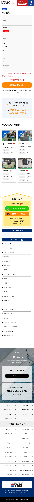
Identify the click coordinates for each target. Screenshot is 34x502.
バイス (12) (7, 305)
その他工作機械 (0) (8, 287)
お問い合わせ (8, 418)
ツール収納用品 (8, 474)
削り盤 (8, 447)
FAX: (17, 113)
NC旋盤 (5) (6, 256)
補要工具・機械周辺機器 (25, 470)
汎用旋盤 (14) (7, 261)
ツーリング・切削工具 (8, 470)
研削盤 (8, 443)
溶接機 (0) (6, 300)
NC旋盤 (4, 9)
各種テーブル (8, 465)
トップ (8, 405)
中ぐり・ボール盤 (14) (9, 274)
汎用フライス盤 (8, 434)
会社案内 (25, 405)
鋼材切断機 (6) (7, 283)
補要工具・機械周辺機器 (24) (11, 326)
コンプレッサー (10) (9, 296)
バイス (8, 461)
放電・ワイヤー (25, 438)
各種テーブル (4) (8, 313)
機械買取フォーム (8, 409)
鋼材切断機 (25, 447)
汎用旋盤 (8, 438)
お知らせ (25, 414)
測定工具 (25, 465)
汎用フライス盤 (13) (9, 252)
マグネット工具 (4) (8, 309)
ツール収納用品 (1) (8, 331)
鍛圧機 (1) (6, 291)
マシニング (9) (7, 243)
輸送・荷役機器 (25, 474)
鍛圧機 (25, 452)
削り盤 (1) (6, 278)
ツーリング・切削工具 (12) (10, 322)
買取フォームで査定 (18, 214)
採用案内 (8, 414)
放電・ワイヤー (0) (8, 265)
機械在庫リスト (25, 409)
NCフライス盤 (25, 429)
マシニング (8, 429)
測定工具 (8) (7, 318)
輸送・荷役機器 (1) (8, 335)
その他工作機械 (8, 452)
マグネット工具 (25, 461)
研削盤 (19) (7, 269)
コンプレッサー (8, 456)
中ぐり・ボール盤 (25, 443)
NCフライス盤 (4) (8, 248)
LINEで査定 (19, 208)
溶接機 (25, 456)
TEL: (17, 110)
